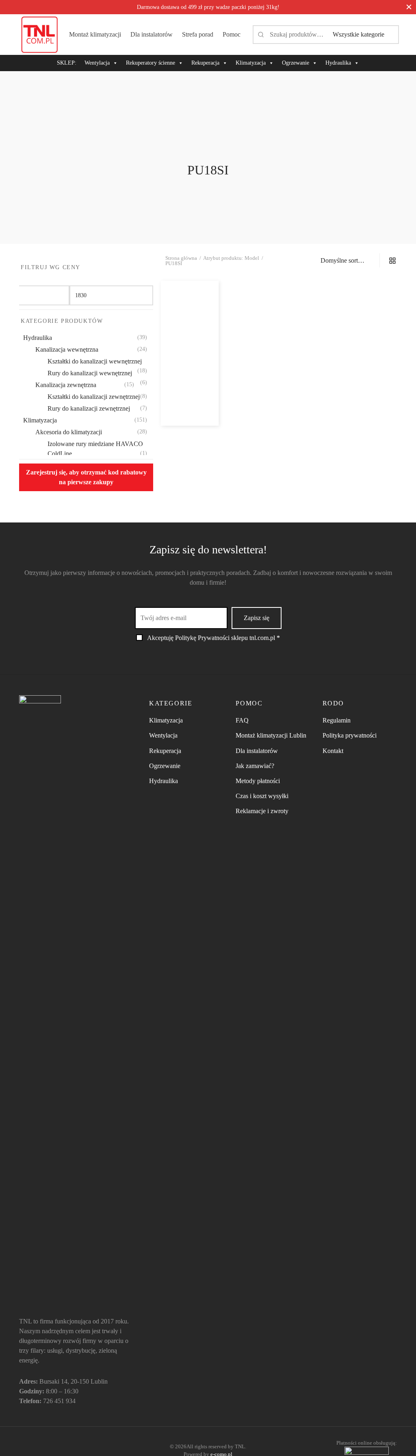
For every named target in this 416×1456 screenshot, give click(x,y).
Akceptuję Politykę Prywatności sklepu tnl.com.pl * (213, 637)
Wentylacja (97, 63)
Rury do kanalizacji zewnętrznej (89, 408)
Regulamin (337, 720)
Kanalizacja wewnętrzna (66, 349)
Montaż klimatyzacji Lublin (271, 735)
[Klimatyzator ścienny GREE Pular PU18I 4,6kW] (189, 329)
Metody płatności (258, 780)
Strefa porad (197, 34)
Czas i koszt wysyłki (262, 795)
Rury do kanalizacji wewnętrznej (90, 373)
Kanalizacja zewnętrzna (65, 384)
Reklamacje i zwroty (262, 810)
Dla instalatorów (151, 34)
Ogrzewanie (295, 63)
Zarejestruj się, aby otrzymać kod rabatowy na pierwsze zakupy (86, 477)
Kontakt (333, 750)
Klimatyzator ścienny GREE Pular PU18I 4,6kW (189, 373)
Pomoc (231, 34)
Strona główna (181, 258)
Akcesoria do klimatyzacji (68, 432)
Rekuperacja (205, 63)
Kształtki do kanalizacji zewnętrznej (94, 396)
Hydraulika (338, 63)
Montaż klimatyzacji (95, 34)
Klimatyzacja (251, 63)
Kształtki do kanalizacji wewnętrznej (95, 361)
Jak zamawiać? (255, 765)
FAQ (242, 720)
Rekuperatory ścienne (150, 63)
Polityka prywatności (350, 735)
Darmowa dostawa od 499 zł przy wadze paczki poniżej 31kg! (208, 7)
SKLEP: (66, 63)
